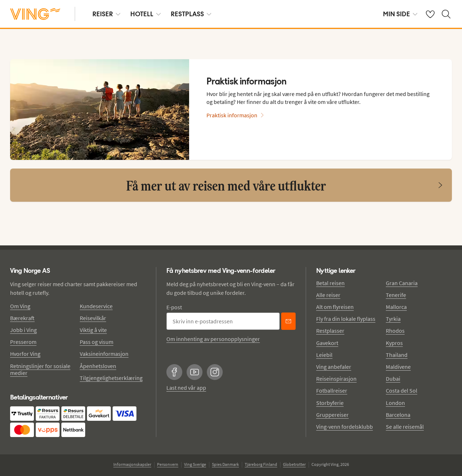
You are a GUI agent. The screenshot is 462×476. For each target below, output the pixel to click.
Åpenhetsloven (98, 366)
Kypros (394, 342)
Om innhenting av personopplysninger (213, 338)
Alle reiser (328, 294)
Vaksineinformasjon (104, 353)
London (395, 402)
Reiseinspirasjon (336, 378)
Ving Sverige (195, 464)
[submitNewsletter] (288, 321)
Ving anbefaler (333, 366)
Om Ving (20, 306)
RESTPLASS (187, 14)
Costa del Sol (401, 390)
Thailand (396, 354)
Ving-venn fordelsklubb (344, 426)
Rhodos (395, 330)
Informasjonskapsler (132, 464)
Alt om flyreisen (335, 306)
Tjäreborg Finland (261, 464)
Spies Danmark (225, 464)
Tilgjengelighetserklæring (111, 377)
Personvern (167, 464)
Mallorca (396, 306)
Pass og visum (96, 341)
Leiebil (324, 354)
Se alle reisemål (405, 426)
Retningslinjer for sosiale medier (40, 369)
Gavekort (327, 342)
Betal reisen (330, 283)
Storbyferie (330, 402)
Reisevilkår (93, 318)
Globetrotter (294, 464)
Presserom (23, 341)
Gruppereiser (332, 414)
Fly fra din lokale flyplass (345, 318)
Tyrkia (393, 318)
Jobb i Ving (23, 329)
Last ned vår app (186, 387)
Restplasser (330, 330)
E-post (174, 307)
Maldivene (398, 366)
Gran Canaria (402, 283)
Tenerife (396, 294)
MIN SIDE (396, 14)
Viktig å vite (93, 329)
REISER (102, 14)
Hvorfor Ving (25, 353)
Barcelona (398, 414)
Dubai (393, 378)
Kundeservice (96, 306)
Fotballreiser (331, 390)
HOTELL (141, 14)
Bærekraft (22, 318)
